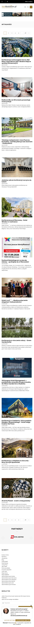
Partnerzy (4, 556)
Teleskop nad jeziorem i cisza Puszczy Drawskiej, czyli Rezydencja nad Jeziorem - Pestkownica (17, 141)
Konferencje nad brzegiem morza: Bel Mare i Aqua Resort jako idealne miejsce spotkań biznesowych (16, 61)
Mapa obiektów (5, 574)
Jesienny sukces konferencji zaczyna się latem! (16, 181)
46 (25, 33)
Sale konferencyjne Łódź (8, 582)
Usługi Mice (4, 564)
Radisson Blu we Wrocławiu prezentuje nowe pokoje (16, 100)
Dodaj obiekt (5, 561)
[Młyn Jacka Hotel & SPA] (17, 16)
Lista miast (4, 571)
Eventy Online (5, 555)
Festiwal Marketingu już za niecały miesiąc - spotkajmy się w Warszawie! (15, 261)
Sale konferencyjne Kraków (8, 576)
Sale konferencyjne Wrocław (9, 584)
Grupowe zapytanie (6, 569)
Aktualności (4, 558)
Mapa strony (5, 573)
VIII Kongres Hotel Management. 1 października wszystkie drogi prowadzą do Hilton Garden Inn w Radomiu (16, 382)
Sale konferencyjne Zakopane (9, 579)
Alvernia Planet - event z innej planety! (16, 501)
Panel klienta (28, 1)
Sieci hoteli (4, 566)
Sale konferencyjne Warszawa (9, 578)
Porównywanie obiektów (23, 620)
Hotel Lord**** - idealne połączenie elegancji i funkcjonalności (15, 301)
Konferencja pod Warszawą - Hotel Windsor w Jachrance (14, 221)
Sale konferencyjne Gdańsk (8, 581)
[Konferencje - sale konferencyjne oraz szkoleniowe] (9, 7)
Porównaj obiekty (6, 568)
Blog (3, 559)
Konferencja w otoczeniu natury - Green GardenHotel (16, 341)
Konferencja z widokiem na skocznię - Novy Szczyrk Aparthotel (15, 461)
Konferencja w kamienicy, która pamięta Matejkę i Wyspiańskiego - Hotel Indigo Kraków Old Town (16, 422)
